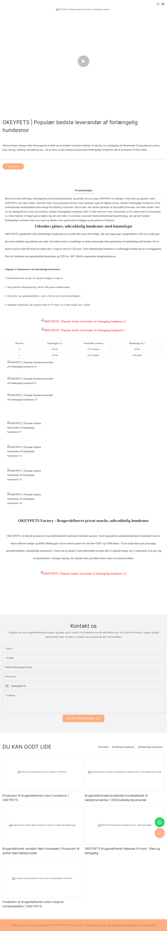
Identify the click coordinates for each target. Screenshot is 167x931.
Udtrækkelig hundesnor (150, 746)
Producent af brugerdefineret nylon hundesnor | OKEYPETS (35, 798)
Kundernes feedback (123, 746)
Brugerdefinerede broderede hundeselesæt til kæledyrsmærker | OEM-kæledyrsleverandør (116, 798)
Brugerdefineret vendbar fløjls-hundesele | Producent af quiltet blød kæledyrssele (41, 851)
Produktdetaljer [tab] (83, 190)
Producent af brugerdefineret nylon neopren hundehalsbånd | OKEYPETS (33, 904)
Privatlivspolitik (148, 925)
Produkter (103, 746)
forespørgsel (13, 166)
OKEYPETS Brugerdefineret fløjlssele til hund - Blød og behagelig (122, 851)
